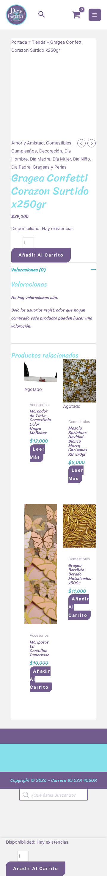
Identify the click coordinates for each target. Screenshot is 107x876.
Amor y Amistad (27, 143)
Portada (19, 42)
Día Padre (20, 167)
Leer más (37, 453)
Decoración (50, 151)
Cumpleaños (24, 151)
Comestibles (58, 143)
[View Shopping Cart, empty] (76, 14)
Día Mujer (62, 159)
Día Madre (40, 159)
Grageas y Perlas (50, 167)
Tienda (38, 42)
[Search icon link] (41, 15)
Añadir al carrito (41, 255)
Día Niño (81, 159)
